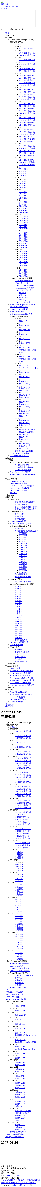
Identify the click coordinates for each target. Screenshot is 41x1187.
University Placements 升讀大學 (22, 685)
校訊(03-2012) (24, 388)
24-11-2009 (23, 225)
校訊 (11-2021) (24, 339)
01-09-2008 (23, 212)
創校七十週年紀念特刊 (24, 451)
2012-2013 (23, 547)
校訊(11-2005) (24, 448)
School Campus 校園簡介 (24, 285)
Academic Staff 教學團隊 (19, 488)
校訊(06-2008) (24, 420)
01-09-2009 (23, 229)
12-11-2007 (23, 243)
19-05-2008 (23, 237)
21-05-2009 (23, 206)
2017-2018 (23, 558)
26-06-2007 (23, 253)
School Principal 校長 (23, 302)
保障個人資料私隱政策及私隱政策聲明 (16, 1180)
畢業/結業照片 (20, 657)
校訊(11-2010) (24, 397)
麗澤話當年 (23, 297)
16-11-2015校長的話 (27, 137)
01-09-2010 (23, 198)
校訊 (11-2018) (24, 356)
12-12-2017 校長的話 (27, 108)
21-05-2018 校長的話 (27, 106)
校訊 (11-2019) (24, 348)
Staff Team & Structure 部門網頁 (22, 486)
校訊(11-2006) (24, 439)
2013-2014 (23, 550)
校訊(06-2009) (24, 411)
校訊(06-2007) (24, 434)
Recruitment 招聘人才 (18, 699)
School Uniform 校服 (18, 521)
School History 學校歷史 (24, 290)
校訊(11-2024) (24, 325)
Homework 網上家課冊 (19, 697)
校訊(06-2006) (24, 444)
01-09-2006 (23, 266)
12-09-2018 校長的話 (27, 97)
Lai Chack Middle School (10, 7)
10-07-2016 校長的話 (27, 129)
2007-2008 (23, 537)
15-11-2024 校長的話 (27, 48)
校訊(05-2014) (24, 377)
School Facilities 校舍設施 (24, 288)
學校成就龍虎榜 (21, 640)
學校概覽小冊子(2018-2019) (25, 1042)
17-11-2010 (23, 196)
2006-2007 (23, 535)
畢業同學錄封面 (21, 661)
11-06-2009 (23, 204)
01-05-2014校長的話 (27, 160)
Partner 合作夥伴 (16, 702)
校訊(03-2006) (24, 446)
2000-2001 (18, 638)
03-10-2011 (23, 183)
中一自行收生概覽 (22, 465)
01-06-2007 (23, 258)
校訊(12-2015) (24, 365)
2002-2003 (18, 634)
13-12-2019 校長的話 (27, 80)
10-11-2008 (23, 210)
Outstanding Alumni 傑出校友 (21, 314)
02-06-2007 (23, 255)
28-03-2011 (23, 192)
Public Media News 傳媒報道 (21, 694)
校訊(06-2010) (24, 402)
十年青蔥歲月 (20, 519)
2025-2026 (18, 44)
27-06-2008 (23, 233)
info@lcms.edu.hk (13, 1175)
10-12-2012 (23, 171)
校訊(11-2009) (24, 407)
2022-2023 (23, 568)
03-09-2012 (23, 175)
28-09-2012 (23, 173)
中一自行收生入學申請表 (25, 467)
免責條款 (5, 1183)
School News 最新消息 (18, 692)
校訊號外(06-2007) (26, 432)
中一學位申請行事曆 (23, 470)
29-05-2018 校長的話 (27, 104)
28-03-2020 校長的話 (27, 83)
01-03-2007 (23, 262)
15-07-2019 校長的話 (27, 90)
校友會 (17, 654)
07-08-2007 (23, 251)
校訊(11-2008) (24, 416)
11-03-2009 (23, 208)
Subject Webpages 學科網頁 (20, 673)
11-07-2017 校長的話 (27, 118)
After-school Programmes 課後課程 (23, 680)
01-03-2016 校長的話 (27, 132)
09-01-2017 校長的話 (27, 120)
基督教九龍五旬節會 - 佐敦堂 (26, 507)
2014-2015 (23, 552)
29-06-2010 (23, 218)
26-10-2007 (23, 245)
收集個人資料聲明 (29, 1183)
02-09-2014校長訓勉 (27, 165)
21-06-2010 (23, 221)
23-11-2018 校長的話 (27, 94)
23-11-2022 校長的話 (27, 60)
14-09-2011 (23, 186)
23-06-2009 (23, 202)
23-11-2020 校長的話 (27, 71)
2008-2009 (23, 539)
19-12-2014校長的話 (27, 148)
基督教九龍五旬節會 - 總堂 (25, 509)
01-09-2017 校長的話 (27, 113)
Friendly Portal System (18, 1185)
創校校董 (22, 295)
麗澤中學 (4, 4)
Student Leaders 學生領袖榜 (20, 524)
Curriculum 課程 (16, 668)
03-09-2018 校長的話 (27, 99)
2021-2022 (23, 566)
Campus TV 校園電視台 (19, 642)
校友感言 (18, 649)
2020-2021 (23, 564)
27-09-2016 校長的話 (27, 123)
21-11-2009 (23, 227)
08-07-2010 (23, 216)
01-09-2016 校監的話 (27, 125)
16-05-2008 (23, 239)
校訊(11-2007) (24, 425)
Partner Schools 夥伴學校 (19, 453)
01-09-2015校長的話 (27, 141)
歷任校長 (22, 300)
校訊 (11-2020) (24, 343)
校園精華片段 (20, 516)
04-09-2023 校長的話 (27, 53)
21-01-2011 (23, 194)
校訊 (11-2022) (24, 334)
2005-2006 (23, 533)
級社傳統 (18, 659)
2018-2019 (23, 560)
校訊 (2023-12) (24, 330)
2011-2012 (23, 545)
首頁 (7, 33)
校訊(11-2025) (24, 321)
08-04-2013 (23, 169)
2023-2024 (23, 570)
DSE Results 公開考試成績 (20, 683)
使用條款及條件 (15, 1183)
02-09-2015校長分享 (27, 139)
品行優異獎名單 (21, 574)
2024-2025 (23, 572)
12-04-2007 (23, 260)
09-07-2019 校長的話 (27, 92)
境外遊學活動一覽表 (23, 582)
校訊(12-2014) (24, 372)
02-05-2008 (23, 241)
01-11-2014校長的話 (27, 151)
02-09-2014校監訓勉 (27, 162)
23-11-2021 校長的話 (27, 64)
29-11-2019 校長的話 (27, 78)
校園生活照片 (20, 514)
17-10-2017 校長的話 (27, 111)
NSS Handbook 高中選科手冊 (21, 678)
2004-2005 (18, 629)
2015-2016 (23, 554)
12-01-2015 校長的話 (27, 146)
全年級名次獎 (20, 528)
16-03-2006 (23, 272)
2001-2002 (18, 636)
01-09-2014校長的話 (27, 155)
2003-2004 (18, 631)
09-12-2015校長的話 (27, 134)
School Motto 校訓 (21, 283)
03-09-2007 (23, 247)
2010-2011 (23, 543)
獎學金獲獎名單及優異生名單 (26, 531)
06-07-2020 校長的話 (27, 85)
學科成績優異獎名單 (23, 577)
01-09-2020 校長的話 (27, 69)
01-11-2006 (23, 264)
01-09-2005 (23, 276)
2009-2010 (23, 541)
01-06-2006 (23, 270)
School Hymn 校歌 (17, 312)
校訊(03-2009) (24, 413)
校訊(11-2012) (24, 384)
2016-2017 (23, 556)
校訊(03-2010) (24, 404)
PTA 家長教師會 (16, 645)
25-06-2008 (23, 235)
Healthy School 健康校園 (19, 456)
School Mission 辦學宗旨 (24, 281)
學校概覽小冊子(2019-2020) (25, 1035)
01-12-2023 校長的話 (27, 55)
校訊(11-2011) (24, 390)
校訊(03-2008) (24, 423)
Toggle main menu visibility (14, 29)
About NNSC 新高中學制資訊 (21, 671)
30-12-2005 (23, 274)
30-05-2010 (23, 223)
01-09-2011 (23, 188)
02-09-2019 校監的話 (27, 76)
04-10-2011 (23, 181)
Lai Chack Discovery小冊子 (29, 368)
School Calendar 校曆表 (19, 309)
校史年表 (22, 293)
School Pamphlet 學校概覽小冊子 (22, 474)
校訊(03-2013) (24, 381)
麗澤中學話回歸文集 (27, 430)
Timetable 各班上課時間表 (20, 676)
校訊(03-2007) (24, 437)
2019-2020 (23, 562)
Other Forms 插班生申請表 (20, 472)
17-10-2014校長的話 (27, 153)
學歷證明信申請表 (22, 652)
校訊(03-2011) (24, 395)
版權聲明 (36, 1180)
